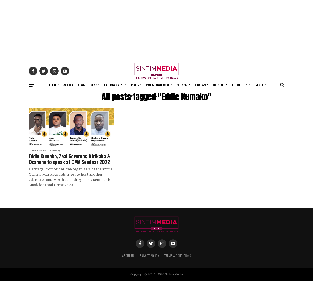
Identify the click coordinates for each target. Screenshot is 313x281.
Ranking (130, 96)
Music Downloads (157, 84)
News (93, 84)
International (150, 96)
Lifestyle (219, 84)
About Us (128, 255)
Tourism (200, 84)
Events (258, 84)
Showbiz (182, 84)
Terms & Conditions (177, 255)
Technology (239, 84)
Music (135, 84)
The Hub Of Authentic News (67, 84)
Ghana (185, 96)
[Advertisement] (156, 30)
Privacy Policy (149, 255)
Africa (170, 96)
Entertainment (114, 84)
